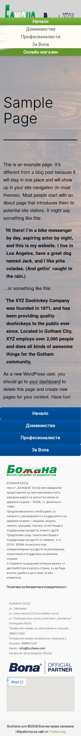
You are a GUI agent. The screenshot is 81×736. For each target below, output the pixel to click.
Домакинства (40, 29)
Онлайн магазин (40, 52)
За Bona (40, 44)
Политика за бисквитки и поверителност (37, 587)
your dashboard (45, 381)
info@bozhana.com (32, 648)
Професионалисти (40, 36)
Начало (41, 21)
